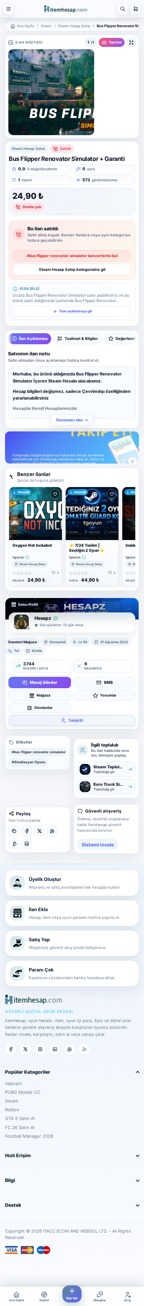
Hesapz (42, 618)
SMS (108, 682)
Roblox (12, 1109)
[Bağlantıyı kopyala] (14, 831)
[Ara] (122, 9)
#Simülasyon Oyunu (28, 762)
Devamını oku (69, 419)
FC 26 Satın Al (19, 1127)
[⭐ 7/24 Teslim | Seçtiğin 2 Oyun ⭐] (92, 513)
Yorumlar (108, 695)
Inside (131, 545)
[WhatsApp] (52, 831)
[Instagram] (40, 1049)
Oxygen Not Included (32, 545)
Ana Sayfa (25, 26)
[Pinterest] (14, 844)
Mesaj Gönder (43, 682)
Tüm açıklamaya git (75, 311)
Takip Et (75, 720)
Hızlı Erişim (18, 1155)
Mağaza (43, 695)
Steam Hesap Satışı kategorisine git (72, 269)
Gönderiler (43, 708)
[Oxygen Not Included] (35, 513)
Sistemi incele (98, 844)
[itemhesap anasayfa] (65, 9)
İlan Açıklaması (33, 338)
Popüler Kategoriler (27, 1072)
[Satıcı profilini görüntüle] (21, 622)
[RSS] (84, 1049)
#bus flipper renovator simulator (39, 752)
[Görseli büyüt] (131, 42)
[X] (39, 831)
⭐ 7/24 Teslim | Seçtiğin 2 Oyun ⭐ (86, 548)
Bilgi (10, 1180)
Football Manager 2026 (29, 1136)
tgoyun (18, 557)
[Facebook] (26, 831)
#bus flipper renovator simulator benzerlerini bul (72, 255)
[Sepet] (135, 9)
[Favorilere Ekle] (55, 494)
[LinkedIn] (26, 844)
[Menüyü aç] (8, 9)
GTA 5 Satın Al (20, 1118)
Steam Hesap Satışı (74, 26)
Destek (13, 1205)
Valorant (13, 1083)
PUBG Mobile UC (22, 1092)
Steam (46, 26)
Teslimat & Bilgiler (81, 338)
